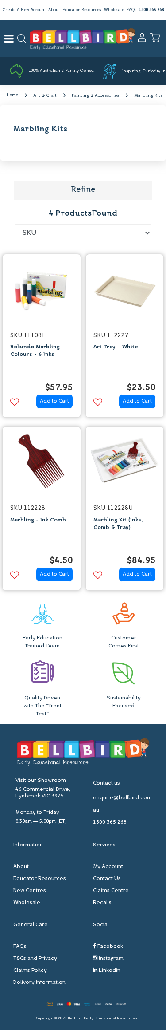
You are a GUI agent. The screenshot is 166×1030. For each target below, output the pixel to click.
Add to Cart (54, 401)
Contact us (106, 783)
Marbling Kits (148, 95)
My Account (108, 866)
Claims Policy (30, 970)
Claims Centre (111, 890)
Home (12, 95)
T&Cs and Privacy (35, 958)
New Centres (29, 890)
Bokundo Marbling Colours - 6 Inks (35, 350)
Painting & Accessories (95, 95)
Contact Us (107, 878)
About (54, 10)
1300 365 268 (151, 10)
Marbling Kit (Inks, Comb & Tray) (118, 523)
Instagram (110, 958)
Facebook (109, 946)
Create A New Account (24, 10)
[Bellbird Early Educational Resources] (82, 38)
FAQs (131, 10)
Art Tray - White (115, 347)
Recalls (102, 902)
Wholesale (114, 10)
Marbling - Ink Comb (38, 520)
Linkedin (108, 970)
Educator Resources (81, 10)
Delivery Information (39, 982)
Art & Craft (45, 95)
